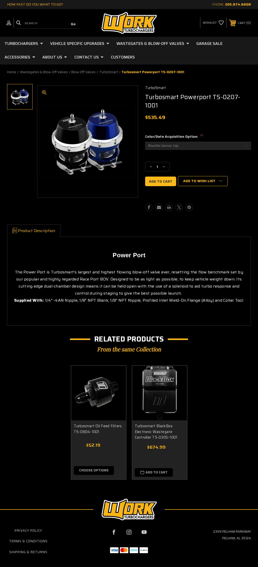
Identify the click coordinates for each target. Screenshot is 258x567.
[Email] (159, 207)
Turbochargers (21, 43)
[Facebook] (149, 207)
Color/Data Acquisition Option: (174, 136)
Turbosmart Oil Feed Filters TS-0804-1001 (98, 429)
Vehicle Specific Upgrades (77, 43)
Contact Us (86, 57)
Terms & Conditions (28, 541)
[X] (179, 207)
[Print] (169, 207)
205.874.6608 (238, 4)
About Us (52, 57)
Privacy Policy (28, 530)
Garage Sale (209, 43)
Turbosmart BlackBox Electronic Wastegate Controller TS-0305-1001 (156, 431)
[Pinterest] (189, 207)
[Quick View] (116, 375)
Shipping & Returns (28, 552)
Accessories (17, 57)
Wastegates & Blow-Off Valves (150, 43)
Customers (123, 57)
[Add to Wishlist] (116, 387)
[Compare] (116, 400)
